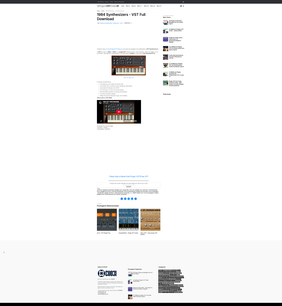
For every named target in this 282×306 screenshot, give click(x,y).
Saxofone (181, 286)
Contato (111, 1)
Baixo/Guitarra (162, 271)
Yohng (180, 292)
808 (160, 270)
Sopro (160, 289)
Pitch (172, 283)
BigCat (160, 273)
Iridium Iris (172, 279)
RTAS (160, 286)
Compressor (166, 273)
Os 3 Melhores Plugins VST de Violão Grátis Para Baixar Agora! (176, 48)
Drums (171, 274)
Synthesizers (116, 23)
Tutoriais (161, 290)
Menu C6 (152, 6)
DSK (175, 274)
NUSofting (177, 282)
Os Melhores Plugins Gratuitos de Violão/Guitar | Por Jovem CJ (176, 74)
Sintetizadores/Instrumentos (106, 23)
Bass (168, 271)
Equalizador (166, 276)
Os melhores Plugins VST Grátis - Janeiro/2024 (176, 29)
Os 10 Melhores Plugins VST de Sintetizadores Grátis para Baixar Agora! (176, 65)
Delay (180, 273)
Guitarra (164, 277)
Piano (164, 283)
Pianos (168, 283)
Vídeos (170, 290)
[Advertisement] (128, 37)
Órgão (160, 283)
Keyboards (178, 279)
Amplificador (167, 270)
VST (164, 292)
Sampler (164, 286)
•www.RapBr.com (102, 292)
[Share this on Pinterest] (128, 199)
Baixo (178, 270)
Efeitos (160, 276)
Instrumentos (170, 277)
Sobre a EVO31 (100, 1)
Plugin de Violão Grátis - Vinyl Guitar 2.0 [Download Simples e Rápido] (176, 40)
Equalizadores (173, 276)
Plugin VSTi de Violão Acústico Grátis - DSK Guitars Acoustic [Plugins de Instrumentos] (176, 83)
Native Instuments (170, 282)
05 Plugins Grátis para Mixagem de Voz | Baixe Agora (176, 22)
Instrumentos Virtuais (164, 279)
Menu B (134, 6)
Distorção (166, 274)
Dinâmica (161, 274)
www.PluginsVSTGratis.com (114, 49)
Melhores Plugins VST (170, 280)
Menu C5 (146, 6)
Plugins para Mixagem (164, 285)
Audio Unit (173, 270)
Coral (171, 273)
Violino (179, 290)
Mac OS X (161, 280)
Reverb (181, 285)
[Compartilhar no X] (125, 199)
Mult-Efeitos (161, 282)
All (162, 270)
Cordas (175, 273)
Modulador (178, 280)
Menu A (128, 6)
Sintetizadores (162, 287)
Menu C (139, 6)
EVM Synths (180, 276)
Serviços (107, 1)
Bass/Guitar (173, 271)
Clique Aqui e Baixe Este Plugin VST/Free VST (128, 176)
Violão (175, 290)
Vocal (160, 292)
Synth (168, 289)
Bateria (178, 271)
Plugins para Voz (174, 285)
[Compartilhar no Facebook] (122, 199)
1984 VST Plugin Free (129, 77)
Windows (171, 292)
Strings (164, 289)
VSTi (167, 292)
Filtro (160, 277)
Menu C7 (159, 6)
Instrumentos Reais (179, 277)
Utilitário (166, 290)
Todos (102, 10)
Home (122, 6)
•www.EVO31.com (102, 291)
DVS (178, 274)
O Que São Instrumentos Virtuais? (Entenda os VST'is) (176, 56)
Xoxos (176, 292)
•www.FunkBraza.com (103, 294)
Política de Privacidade (119, 1)
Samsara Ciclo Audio (172, 286)
